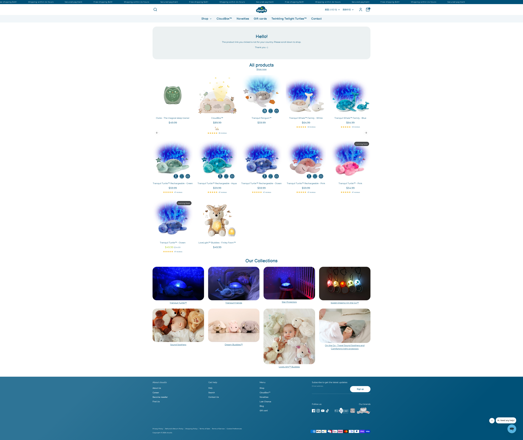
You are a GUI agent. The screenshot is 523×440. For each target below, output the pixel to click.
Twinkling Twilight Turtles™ (289, 18)
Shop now (261, 69)
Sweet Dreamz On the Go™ (345, 303)
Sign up (360, 389)
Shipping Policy (191, 429)
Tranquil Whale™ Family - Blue (350, 118)
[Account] (360, 9)
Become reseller (160, 397)
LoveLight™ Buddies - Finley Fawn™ (217, 242)
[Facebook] (313, 410)
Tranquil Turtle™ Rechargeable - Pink (306, 183)
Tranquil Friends (233, 303)
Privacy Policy (158, 429)
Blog (262, 406)
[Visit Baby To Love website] (363, 411)
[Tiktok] (327, 410)
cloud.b (169, 433)
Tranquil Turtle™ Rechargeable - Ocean (261, 183)
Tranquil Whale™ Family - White (306, 118)
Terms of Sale (205, 429)
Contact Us (213, 397)
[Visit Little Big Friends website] (352, 411)
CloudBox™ (224, 18)
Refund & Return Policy (174, 429)
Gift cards (260, 18)
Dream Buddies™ (234, 344)
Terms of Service (218, 429)
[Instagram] (318, 410)
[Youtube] (322, 410)
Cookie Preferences (234, 429)
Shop (205, 18)
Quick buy (172, 111)
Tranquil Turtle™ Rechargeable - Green (173, 183)
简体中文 (347, 9)
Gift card (264, 410)
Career (156, 392)
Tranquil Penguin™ (261, 118)
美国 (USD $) (331, 9)
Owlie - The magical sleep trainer (172, 118)
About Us (157, 388)
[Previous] (157, 132)
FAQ (210, 388)
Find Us (156, 401)
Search (211, 392)
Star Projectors (289, 302)
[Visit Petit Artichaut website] (341, 411)
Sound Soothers (178, 344)
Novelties (243, 18)
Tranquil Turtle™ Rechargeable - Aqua (217, 183)
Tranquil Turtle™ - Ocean (173, 242)
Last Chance (265, 401)
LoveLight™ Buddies (289, 367)
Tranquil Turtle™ (178, 303)
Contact (316, 18)
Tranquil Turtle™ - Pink (350, 183)
